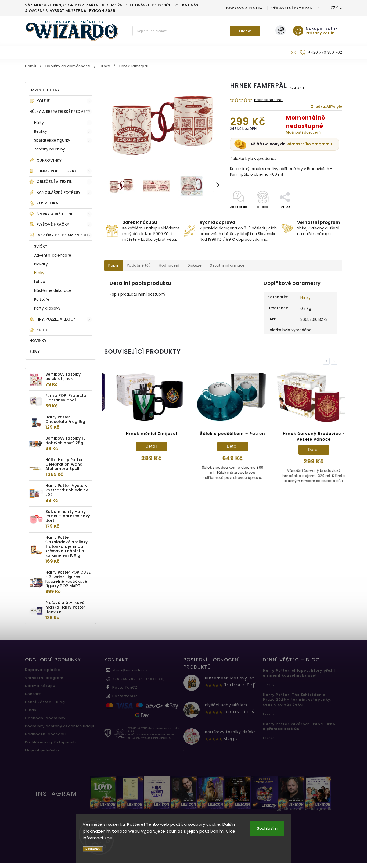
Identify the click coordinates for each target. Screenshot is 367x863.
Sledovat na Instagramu (308, 808)
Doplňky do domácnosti (62, 235)
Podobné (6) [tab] (139, 265)
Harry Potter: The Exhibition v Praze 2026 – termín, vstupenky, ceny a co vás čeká (297, 699)
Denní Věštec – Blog (45, 702)
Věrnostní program (292, 8)
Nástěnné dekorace (52, 290)
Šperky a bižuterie (55, 214)
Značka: (326, 106)
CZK (334, 8)
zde (108, 838)
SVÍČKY (41, 246)
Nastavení (93, 849)
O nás (30, 710)
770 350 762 (124, 679)
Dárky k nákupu (40, 686)
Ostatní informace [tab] (227, 265)
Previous (327, 361)
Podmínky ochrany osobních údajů (59, 726)
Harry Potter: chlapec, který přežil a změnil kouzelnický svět (299, 673)
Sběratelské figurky (52, 140)
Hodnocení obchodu (45, 734)
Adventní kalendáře (52, 255)
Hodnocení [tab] (169, 265)
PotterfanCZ (125, 687)
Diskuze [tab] (195, 265)
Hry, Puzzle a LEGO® (56, 319)
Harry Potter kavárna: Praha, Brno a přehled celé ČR (299, 726)
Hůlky (39, 122)
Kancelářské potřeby (58, 192)
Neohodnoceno (268, 100)
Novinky (37, 340)
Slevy (34, 351)
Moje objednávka (42, 750)
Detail (142, 446)
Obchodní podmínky (45, 718)
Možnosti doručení (303, 132)
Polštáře (41, 299)
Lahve (39, 281)
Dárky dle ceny (44, 90)
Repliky (40, 131)
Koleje (43, 100)
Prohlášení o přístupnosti (50, 742)
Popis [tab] (113, 265)
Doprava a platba (244, 8)
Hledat (245, 31)
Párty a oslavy (47, 308)
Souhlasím (267, 828)
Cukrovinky (49, 160)
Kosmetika (47, 203)
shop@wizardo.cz (129, 670)
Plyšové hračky (53, 224)
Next (335, 361)
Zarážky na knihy (49, 149)
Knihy (42, 330)
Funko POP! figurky (57, 171)
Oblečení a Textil (54, 181)
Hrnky (39, 272)
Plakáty (41, 264)
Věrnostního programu (309, 144)
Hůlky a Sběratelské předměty (59, 111)
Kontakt (33, 694)
